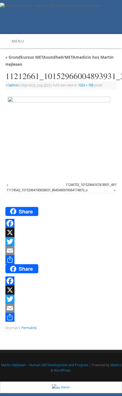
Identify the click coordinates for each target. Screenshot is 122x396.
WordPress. (62, 370)
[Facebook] (61, 223)
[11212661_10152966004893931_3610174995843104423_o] (61, 137)
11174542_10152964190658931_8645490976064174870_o (47, 190)
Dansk (65, 387)
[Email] (61, 250)
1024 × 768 (85, 85)
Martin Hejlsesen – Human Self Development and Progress (44, 365)
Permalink (29, 328)
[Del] (61, 259)
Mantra (115, 365)
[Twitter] (61, 241)
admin (13, 85)
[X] (61, 232)
